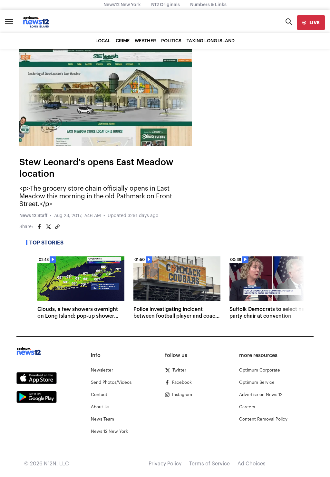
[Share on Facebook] (39, 226)
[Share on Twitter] (48, 226)
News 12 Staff (33, 216)
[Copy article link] (57, 226)
